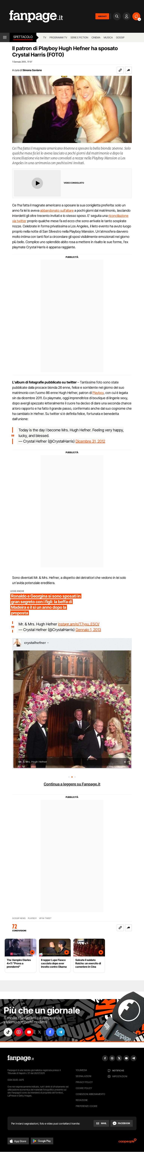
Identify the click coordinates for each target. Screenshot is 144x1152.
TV (44, 37)
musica (108, 37)
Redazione (82, 1100)
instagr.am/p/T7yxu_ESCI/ (78, 624)
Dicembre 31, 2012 (90, 441)
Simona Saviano (32, 70)
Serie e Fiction (79, 37)
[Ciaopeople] (127, 1142)
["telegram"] (60, 1032)
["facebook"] (50, 1032)
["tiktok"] (8, 1032)
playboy (32, 918)
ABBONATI (102, 16)
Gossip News (19, 918)
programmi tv (58, 37)
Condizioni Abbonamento (90, 1094)
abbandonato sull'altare (57, 210)
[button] (128, 70)
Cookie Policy (84, 1088)
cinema (96, 37)
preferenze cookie (87, 1106)
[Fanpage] (21, 1058)
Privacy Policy (84, 1082)
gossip (120, 37)
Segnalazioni (83, 1076)
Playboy (98, 393)
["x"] (39, 1032)
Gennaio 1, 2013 (88, 629)
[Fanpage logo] (31, 16)
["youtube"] (29, 1032)
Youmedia (81, 1070)
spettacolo (23, 37)
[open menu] (5, 37)
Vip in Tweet (45, 918)
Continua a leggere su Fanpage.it (72, 784)
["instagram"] (18, 1032)
